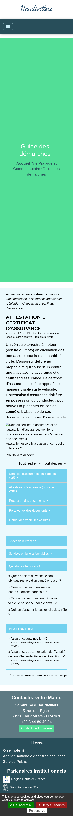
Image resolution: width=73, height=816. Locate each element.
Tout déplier (55, 463)
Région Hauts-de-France (28, 779)
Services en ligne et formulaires (29, 553)
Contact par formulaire (36, 728)
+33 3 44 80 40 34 (36, 722)
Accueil (23, 163)
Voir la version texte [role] (20, 455)
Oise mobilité (14, 750)
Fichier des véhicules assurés (30, 520)
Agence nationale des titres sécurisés (34, 756)
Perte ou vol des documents (28, 510)
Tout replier (30, 463)
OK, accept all (22, 805)
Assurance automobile (29, 638)
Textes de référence (21, 541)
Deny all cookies (53, 805)
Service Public (15, 761)
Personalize (37, 810)
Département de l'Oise (25, 787)
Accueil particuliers (19, 294)
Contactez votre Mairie (36, 697)
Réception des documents (27, 500)
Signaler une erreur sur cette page (38, 675)
